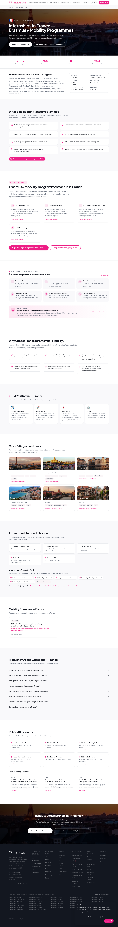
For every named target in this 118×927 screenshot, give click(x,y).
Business (48, 865)
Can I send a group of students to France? (23, 707)
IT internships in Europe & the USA (40, 586)
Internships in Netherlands (16, 905)
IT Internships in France (43, 578)
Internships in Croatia (76, 897)
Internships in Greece (35, 901)
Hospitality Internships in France (90, 578)
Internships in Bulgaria (56, 897)
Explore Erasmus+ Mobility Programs (49, 44)
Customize (91, 917)
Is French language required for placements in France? (27, 670)
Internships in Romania (15, 907)
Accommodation (77, 872)
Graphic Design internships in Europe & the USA (64, 586)
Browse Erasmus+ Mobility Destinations (72, 831)
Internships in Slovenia (56, 907)
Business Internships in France (21, 578)
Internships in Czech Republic (17, 899)
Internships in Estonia (56, 899)
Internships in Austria (15, 897)
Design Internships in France (66, 578)
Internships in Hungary (56, 901)
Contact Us (104, 2)
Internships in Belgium (35, 897)
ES (18, 883)
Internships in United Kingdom (37, 909)
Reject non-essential (105, 917)
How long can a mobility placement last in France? (25, 696)
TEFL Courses (76, 886)
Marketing (48, 862)
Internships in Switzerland (16, 909)
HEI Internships (36, 863)
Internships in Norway (35, 905)
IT (20, 883)
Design (47, 878)
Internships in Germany (15, 901)
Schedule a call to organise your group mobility (28, 159)
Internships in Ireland (97, 901)
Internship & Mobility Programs (37, 2)
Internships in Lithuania (56, 903)
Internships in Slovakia (35, 907)
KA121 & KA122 (36, 867)
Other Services (65, 2)
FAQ (60, 875)
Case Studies (63, 871)
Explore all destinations (101, 894)
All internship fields (42, 582)
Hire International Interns (91, 864)
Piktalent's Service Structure (62, 863)
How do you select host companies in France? (24, 686)
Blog (60, 868)
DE (24, 883)
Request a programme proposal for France (27, 248)
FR (14, 883)
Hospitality (48, 875)
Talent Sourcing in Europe (90, 872)
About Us (103, 855)
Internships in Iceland (76, 901)
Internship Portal (77, 869)
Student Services (77, 855)
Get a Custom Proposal (40, 831)
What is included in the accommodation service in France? (28, 691)
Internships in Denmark (35, 899)
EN (11, 883)
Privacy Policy (80, 913)
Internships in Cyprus (97, 897)
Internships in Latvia (35, 903)
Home (11, 7)
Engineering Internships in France (22, 582)
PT (27, 883)
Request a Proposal (19, 44)
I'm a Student (76, 2)
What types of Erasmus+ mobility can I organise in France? (28, 681)
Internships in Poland (56, 905)
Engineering (48, 871)
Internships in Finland (76, 899)
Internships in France (97, 899)
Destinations (53, 2)
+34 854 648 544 (14, 872)
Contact (103, 858)
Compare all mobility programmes (65, 248)
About (85, 2)
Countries (103, 862)
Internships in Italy (14, 903)
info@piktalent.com (15, 875)
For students (104, 275)
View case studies (16, 634)
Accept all (108, 921)
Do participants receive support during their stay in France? (28, 702)
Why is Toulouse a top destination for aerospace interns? (28, 675)
